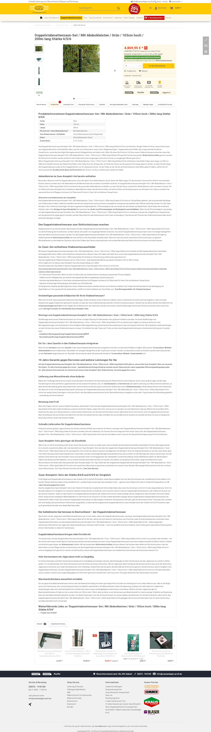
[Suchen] (118, 8)
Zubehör (102, 104)
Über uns (109, 695)
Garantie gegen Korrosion (124, 370)
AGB (68, 692)
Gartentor (53, 348)
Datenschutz (72, 701)
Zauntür (68, 348)
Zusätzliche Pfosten (165, 104)
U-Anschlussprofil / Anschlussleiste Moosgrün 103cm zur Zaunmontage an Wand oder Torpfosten (77, 652)
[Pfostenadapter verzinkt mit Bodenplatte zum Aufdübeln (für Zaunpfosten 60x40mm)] (105, 640)
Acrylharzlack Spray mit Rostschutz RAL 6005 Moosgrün (133, 655)
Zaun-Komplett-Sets (152, 364)
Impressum (71, 704)
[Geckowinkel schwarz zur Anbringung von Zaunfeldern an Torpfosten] (161, 640)
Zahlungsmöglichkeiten (76, 689)
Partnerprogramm (113, 698)
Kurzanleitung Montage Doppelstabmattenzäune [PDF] (61, 337)
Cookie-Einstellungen (114, 687)
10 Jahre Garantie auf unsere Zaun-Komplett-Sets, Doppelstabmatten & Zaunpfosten (123, 705)
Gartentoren (124, 384)
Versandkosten (100, 726)
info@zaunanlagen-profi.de (49, 306)
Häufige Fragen (148, 104)
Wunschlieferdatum (164, 61)
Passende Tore (68, 104)
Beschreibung (41, 104)
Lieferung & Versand (75, 687)
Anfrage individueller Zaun (118, 104)
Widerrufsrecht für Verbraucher (79, 695)
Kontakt (70, 707)
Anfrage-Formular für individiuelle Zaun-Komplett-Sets (65, 309)
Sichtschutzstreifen (151, 155)
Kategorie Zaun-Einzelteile (65, 209)
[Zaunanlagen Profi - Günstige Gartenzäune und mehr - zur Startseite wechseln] (39, 8)
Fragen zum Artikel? (48, 613)
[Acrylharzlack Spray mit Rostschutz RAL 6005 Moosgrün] (133, 642)
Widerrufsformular (74, 698)
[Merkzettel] (149, 8)
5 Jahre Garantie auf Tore (116, 701)
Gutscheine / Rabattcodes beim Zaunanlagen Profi (123, 711)
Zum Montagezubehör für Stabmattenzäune (133, 289)
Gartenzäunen (110, 384)
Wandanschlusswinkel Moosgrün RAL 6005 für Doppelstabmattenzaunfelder (50, 653)
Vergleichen (131, 71)
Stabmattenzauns (133, 387)
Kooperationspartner (114, 689)
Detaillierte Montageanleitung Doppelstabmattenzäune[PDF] (64, 334)
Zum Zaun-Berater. (91, 468)
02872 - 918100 (161, 1)
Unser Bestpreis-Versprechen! (117, 692)
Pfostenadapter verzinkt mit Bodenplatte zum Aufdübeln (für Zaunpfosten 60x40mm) (105, 653)
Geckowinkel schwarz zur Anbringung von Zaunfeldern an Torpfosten (161, 653)
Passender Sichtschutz (86, 104)
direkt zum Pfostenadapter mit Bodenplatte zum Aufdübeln (114, 209)
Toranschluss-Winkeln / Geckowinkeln (126, 353)
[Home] (41, 17)
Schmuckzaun (67, 544)
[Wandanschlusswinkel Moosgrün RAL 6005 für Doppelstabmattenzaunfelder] (50, 640)
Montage (135, 104)
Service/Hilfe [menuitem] (176, 1)
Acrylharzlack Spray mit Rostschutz (67, 170)
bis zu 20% (153, 54)
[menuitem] (99, 8)
